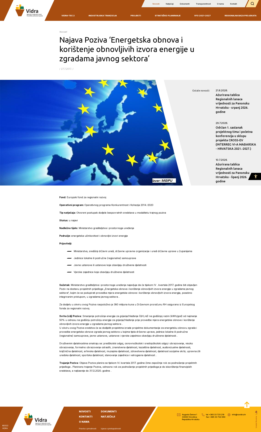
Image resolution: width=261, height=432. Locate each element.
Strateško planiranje (167, 15)
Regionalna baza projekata (240, 15)
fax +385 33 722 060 (215, 417)
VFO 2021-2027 (202, 15)
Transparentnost (203, 4)
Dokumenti (185, 4)
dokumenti (109, 411)
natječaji (108, 416)
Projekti (135, 15)
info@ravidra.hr (239, 414)
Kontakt (233, 4)
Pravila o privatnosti (87, 428)
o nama (84, 421)
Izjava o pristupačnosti (111, 428)
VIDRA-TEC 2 (68, 15)
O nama (220, 4)
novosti (85, 411)
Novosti (156, 4)
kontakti (85, 416)
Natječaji (170, 4)
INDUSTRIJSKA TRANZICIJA (103, 15)
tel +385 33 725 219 (215, 414)
